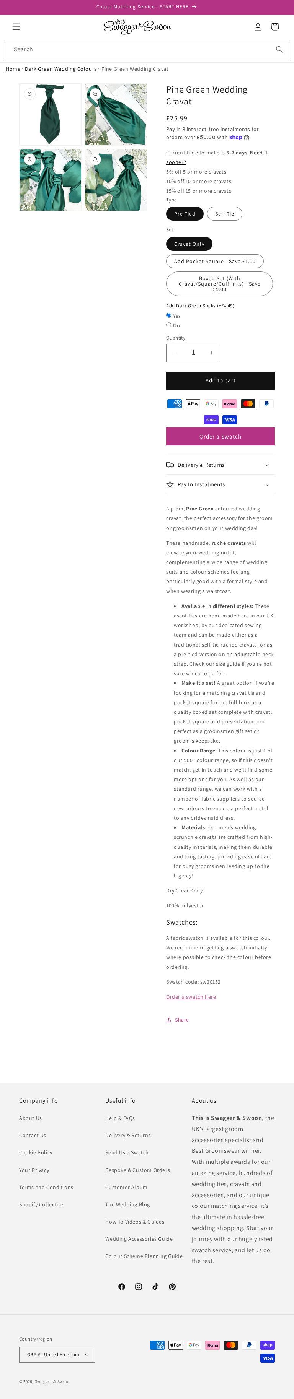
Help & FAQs (120, 1118)
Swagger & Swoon (53, 1381)
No (176, 325)
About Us (30, 1118)
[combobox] (147, 49)
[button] (16, 26)
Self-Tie (224, 213)
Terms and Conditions (46, 1187)
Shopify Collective (41, 1204)
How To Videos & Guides (134, 1221)
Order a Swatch (220, 436)
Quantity (175, 338)
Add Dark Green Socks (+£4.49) (200, 305)
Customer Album (126, 1187)
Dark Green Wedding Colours (61, 68)
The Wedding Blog (127, 1204)
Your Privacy (34, 1170)
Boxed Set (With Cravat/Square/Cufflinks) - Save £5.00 (220, 283)
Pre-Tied (185, 213)
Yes (177, 315)
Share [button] (182, 1019)
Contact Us (32, 1135)
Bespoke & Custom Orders (137, 1170)
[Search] (279, 49)
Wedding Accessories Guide (139, 1238)
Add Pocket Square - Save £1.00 (215, 261)
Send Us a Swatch (127, 1152)
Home (13, 68)
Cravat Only (189, 243)
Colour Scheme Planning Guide (144, 1256)
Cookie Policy (35, 1152)
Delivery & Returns (128, 1135)
